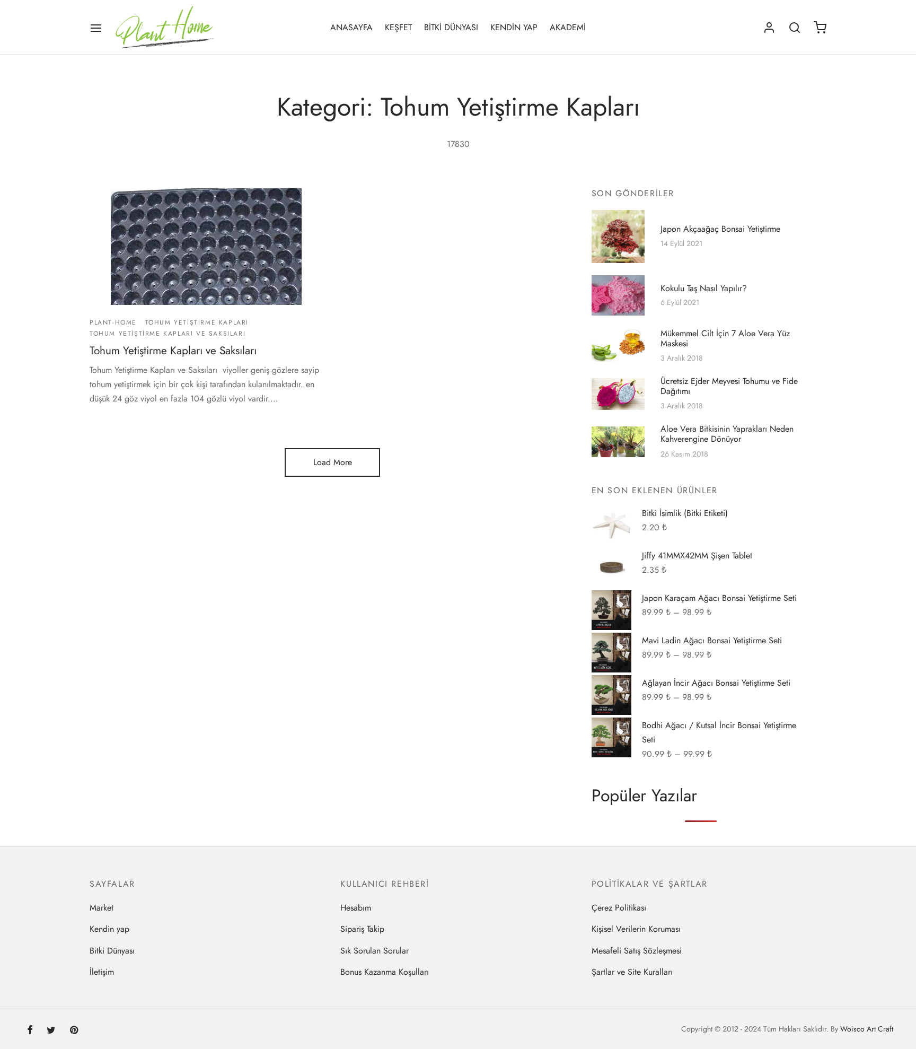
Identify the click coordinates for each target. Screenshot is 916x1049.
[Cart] (820, 27)
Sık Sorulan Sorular (374, 951)
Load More (332, 462)
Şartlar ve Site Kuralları (632, 972)
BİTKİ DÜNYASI (451, 27)
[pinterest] (74, 1031)
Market (101, 908)
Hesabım (355, 908)
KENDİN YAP (514, 27)
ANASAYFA (351, 27)
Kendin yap (109, 929)
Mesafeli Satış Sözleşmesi (637, 951)
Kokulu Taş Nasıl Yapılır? (703, 288)
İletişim (102, 972)
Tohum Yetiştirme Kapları (197, 322)
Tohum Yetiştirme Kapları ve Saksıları (167, 333)
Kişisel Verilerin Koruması (636, 929)
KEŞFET (398, 27)
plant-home (113, 322)
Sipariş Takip (362, 929)
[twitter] (51, 1031)
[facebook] (30, 1031)
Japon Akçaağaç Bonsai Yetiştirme (720, 228)
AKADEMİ (568, 27)
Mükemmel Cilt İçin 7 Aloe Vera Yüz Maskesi (725, 338)
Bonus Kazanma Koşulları (384, 972)
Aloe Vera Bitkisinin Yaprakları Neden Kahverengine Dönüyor (727, 434)
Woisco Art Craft (866, 1029)
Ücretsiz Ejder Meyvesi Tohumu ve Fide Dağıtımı (729, 386)
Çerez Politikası (619, 908)
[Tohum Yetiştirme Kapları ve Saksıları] (207, 246)
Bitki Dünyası (112, 951)
